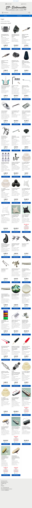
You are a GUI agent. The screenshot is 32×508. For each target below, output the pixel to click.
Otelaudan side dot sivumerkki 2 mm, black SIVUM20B (26, 269)
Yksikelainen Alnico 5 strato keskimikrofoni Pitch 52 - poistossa (26, 398)
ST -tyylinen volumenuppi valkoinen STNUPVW (5, 189)
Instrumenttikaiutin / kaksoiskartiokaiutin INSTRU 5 (15, 35)
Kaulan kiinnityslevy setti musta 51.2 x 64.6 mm (5, 35)
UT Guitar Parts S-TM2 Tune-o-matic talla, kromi (15, 112)
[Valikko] (30, 16)
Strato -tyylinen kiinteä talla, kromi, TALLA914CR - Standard (26, 112)
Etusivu (5, 15)
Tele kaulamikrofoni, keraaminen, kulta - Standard (5, 427)
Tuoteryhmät (19, 15)
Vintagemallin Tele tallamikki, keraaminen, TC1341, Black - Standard (26, 427)
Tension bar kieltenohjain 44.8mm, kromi (15, 137)
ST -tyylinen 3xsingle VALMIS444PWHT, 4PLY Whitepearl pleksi (15, 215)
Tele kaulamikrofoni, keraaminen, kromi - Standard (15, 398)
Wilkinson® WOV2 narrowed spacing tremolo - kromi (25, 321)
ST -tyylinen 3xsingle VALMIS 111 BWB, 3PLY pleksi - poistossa (25, 215)
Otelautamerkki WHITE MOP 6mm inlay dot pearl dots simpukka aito (26, 295)
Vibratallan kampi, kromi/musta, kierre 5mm (25, 86)
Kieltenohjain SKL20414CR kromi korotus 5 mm (4, 137)
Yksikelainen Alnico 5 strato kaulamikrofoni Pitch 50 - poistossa (16, 427)
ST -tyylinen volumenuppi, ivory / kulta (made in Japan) (5, 398)
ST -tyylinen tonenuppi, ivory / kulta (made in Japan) (26, 372)
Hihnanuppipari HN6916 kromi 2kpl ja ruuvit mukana (15, 244)
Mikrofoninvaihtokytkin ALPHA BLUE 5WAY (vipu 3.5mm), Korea (5, 86)
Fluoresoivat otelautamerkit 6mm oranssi (5, 321)
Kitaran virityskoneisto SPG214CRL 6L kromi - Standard (16, 163)
